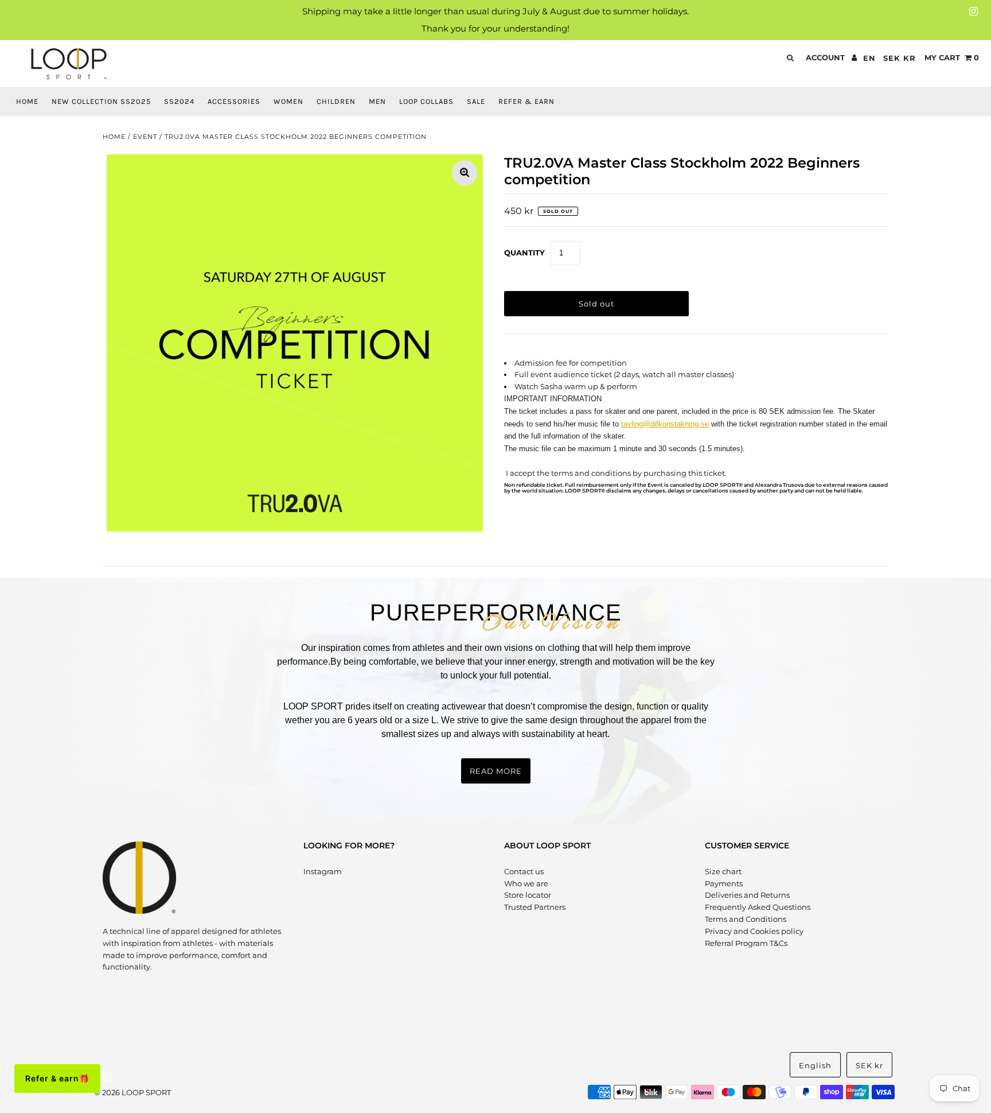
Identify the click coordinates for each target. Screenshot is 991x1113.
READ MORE (496, 770)
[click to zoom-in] (464, 173)
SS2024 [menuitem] (179, 101)
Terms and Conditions (745, 919)
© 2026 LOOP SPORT (132, 1092)
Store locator (527, 894)
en (869, 58)
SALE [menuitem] (476, 101)
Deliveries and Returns (747, 894)
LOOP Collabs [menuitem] (426, 101)
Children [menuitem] (336, 101)
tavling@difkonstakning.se (665, 424)
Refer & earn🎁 (57, 1078)
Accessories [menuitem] (234, 101)
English (815, 1065)
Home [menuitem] (27, 101)
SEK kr (899, 58)
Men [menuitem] (377, 101)
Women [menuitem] (288, 101)
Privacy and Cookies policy (754, 931)
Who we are (526, 883)
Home (114, 137)
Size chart (723, 871)
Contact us (524, 871)
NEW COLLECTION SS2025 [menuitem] (101, 101)
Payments (724, 883)
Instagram (322, 871)
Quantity (524, 252)
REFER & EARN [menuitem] (526, 101)
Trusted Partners (534, 907)
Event (145, 137)
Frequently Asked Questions (757, 907)
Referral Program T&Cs (746, 943)
